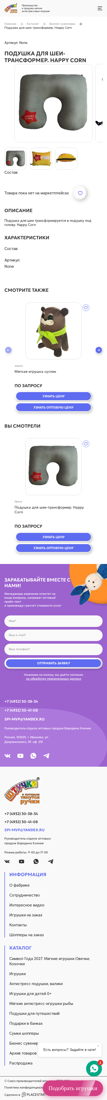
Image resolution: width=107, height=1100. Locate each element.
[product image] (53, 103)
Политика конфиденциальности (28, 1087)
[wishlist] (86, 307)
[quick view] (53, 330)
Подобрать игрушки (73, 1088)
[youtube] (20, 756)
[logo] (53, 791)
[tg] (46, 756)
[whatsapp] (33, 756)
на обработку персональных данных (53, 678)
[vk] (7, 756)
